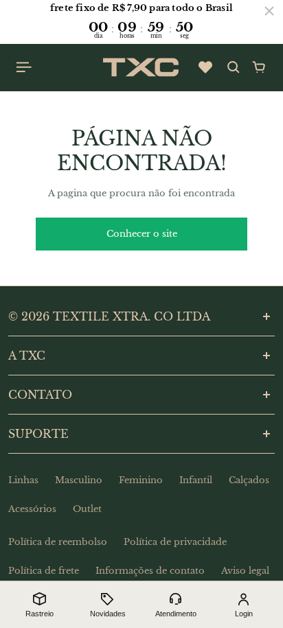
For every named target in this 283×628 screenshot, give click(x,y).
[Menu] (24, 67)
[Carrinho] (259, 67)
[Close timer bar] (269, 10)
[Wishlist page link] (205, 67)
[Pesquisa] (233, 67)
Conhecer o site (141, 234)
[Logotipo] (141, 67)
